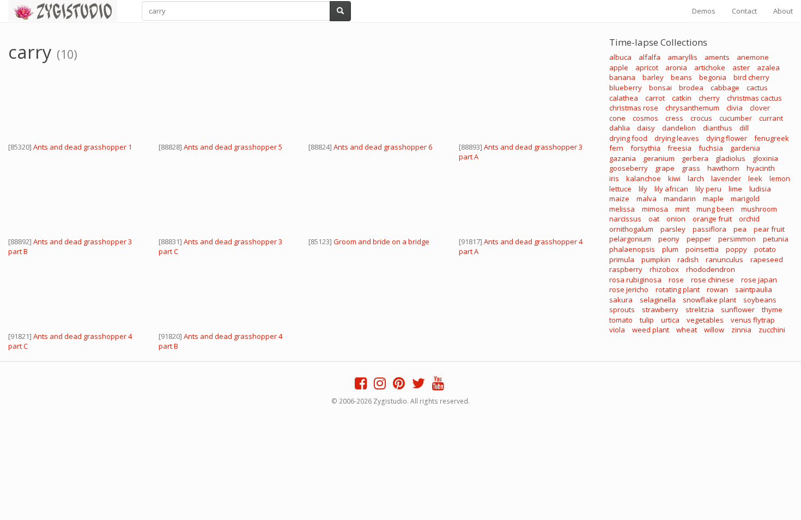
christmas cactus (754, 98)
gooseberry (628, 168)
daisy (646, 128)
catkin (681, 98)
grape (665, 168)
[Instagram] (380, 386)
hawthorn (723, 168)
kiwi (674, 178)
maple (713, 198)
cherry (709, 98)
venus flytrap (753, 320)
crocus (701, 118)
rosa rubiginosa (635, 279)
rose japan (759, 279)
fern (616, 148)
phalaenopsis (632, 249)
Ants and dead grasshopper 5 (233, 147)
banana (622, 77)
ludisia (760, 189)
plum (670, 249)
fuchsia (711, 148)
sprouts (622, 309)
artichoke (709, 67)
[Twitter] (418, 386)
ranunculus (724, 259)
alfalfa (649, 57)
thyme (772, 309)
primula (621, 259)
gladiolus (730, 158)
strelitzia (699, 309)
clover (760, 108)
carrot (655, 98)
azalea (768, 67)
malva (646, 198)
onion (675, 219)
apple (618, 67)
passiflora (709, 229)
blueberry (625, 87)
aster (741, 67)
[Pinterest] (399, 386)
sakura (621, 300)
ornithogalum (631, 229)
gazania (622, 158)
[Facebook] (361, 386)
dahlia (619, 128)
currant (771, 118)
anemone (753, 57)
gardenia (745, 148)
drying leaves (676, 138)
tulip (647, 320)
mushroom (759, 209)
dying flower (726, 138)
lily (643, 189)
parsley (672, 229)
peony (668, 239)
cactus (757, 87)
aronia (676, 67)
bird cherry (751, 77)
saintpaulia (753, 289)
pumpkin (655, 259)
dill (744, 128)
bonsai (660, 87)
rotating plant (678, 289)
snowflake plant (709, 300)
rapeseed (766, 259)
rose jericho (628, 289)
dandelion (679, 128)
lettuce (620, 189)
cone (617, 118)
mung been (715, 209)
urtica (670, 320)
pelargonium (630, 239)
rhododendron (710, 269)
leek (755, 178)
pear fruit (769, 229)
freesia (679, 148)
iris (614, 178)
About (783, 11)
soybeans (759, 300)
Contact (744, 11)
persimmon (737, 239)
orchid (749, 219)
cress (674, 118)
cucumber (735, 118)
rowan (717, 289)
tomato (621, 320)
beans (681, 77)
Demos (703, 11)
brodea (691, 87)
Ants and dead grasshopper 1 (82, 147)
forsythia (645, 148)
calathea (623, 98)
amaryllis (682, 57)
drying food (628, 138)
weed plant (650, 330)
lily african (671, 189)
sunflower (738, 309)
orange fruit (712, 219)
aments (717, 57)
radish (688, 259)
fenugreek (771, 138)
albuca (620, 57)
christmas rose (633, 108)
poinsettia (702, 249)
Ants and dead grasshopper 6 (382, 147)
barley (653, 77)
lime (735, 189)
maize (619, 198)
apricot (646, 67)
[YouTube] (438, 386)
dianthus (717, 128)
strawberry (660, 309)
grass (691, 168)
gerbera (695, 158)
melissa (622, 209)
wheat (686, 330)
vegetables (705, 320)
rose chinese (712, 279)
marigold (745, 198)
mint (682, 209)
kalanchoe (643, 178)
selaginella (658, 300)
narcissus (625, 219)
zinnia (741, 330)
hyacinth (761, 168)
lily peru (708, 189)
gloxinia (765, 158)
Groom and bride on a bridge (381, 241)
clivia (734, 108)
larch (696, 178)
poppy (736, 249)
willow (714, 330)
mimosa (655, 209)
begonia (712, 77)
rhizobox (664, 269)
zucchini (771, 330)
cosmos (645, 118)
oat (653, 219)
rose (676, 279)
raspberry (625, 269)
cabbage (725, 87)
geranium (659, 158)
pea (740, 229)
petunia (775, 239)
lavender (726, 178)
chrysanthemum (692, 108)
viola (617, 330)
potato (765, 249)
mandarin (680, 198)
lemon (779, 178)
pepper (699, 239)
